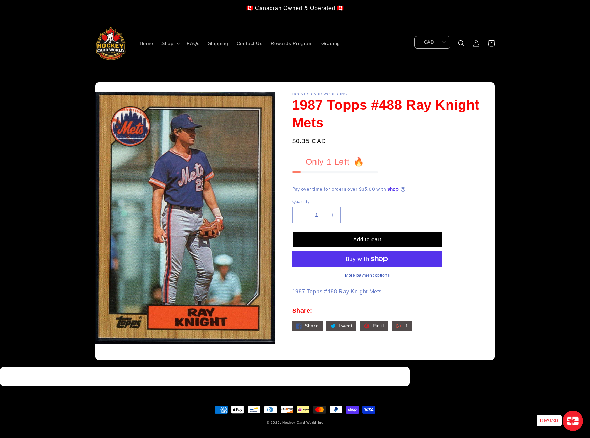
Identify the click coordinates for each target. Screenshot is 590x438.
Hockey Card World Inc (302, 422)
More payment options (367, 275)
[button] (170, 43)
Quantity (301, 201)
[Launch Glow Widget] (573, 421)
